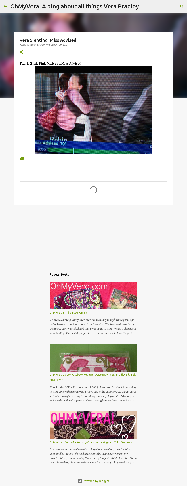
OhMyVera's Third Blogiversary (68, 312)
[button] (22, 52)
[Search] (144, 6)
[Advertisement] (93, 235)
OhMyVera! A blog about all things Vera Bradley (74, 6)
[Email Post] (22, 160)
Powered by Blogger (95, 481)
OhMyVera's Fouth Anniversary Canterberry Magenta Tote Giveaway (91, 442)
